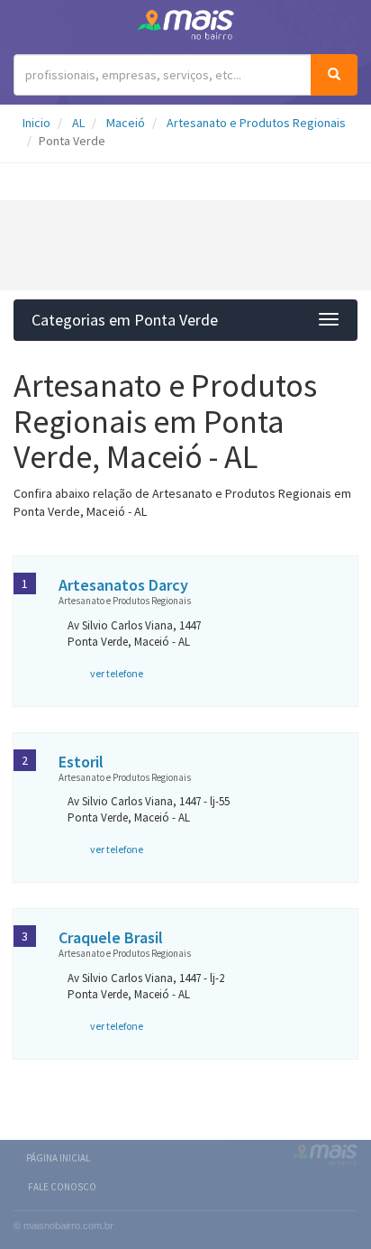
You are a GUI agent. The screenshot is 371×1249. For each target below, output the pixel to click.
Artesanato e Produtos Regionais (256, 123)
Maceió (125, 123)
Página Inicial (58, 1158)
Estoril (81, 761)
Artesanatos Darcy (123, 584)
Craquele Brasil (111, 937)
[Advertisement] (185, 245)
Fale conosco (62, 1186)
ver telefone (116, 673)
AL (78, 123)
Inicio (36, 123)
